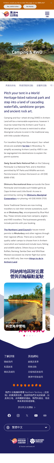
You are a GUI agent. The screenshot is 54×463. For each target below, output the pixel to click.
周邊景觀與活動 (26, 85)
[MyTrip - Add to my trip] (39, 286)
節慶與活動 (42, 85)
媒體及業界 (33, 361)
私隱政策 (8, 366)
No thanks (29, 6)
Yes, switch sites (12, 6)
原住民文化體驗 (25, 407)
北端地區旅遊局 (35, 372)
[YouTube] (36, 415)
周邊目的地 (11, 85)
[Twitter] (27, 415)
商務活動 (32, 366)
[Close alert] (51, 3)
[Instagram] (18, 415)
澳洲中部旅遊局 (35, 377)
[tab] (24, 335)
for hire (26, 146)
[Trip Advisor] (44, 415)
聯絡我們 (8, 361)
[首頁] (10, 14)
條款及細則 (9, 372)
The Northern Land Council (17, 229)
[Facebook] (9, 415)
